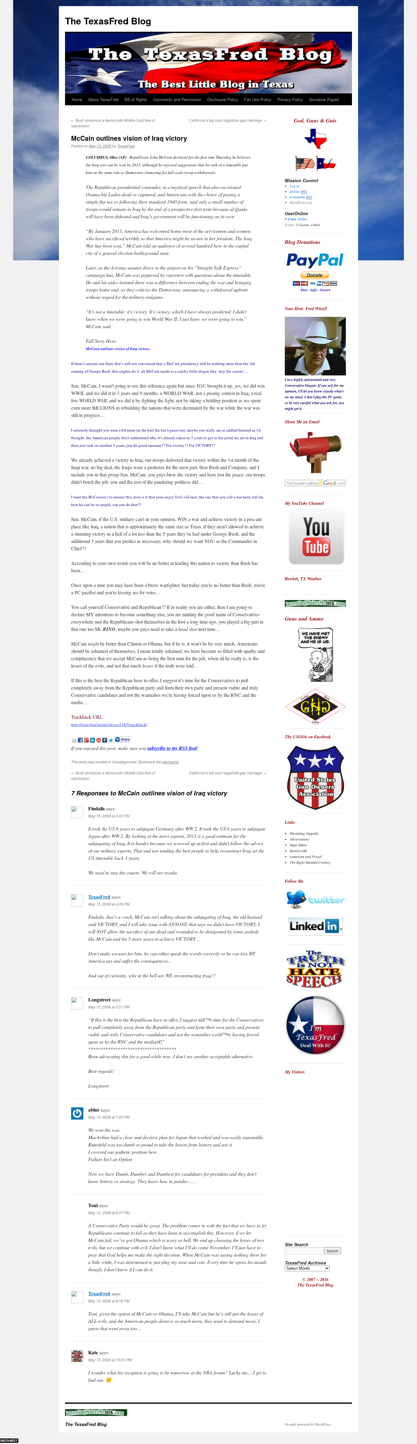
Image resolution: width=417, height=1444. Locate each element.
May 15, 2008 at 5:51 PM (108, 1006)
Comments (301, 196)
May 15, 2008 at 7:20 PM (108, 1117)
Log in (294, 185)
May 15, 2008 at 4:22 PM (108, 815)
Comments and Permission (177, 99)
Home (77, 99)
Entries (298, 191)
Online (296, 218)
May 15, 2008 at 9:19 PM (108, 1300)
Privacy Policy (290, 99)
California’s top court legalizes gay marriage (228, 120)
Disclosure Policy (222, 99)
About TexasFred (103, 99)
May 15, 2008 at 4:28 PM (108, 904)
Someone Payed (324, 99)
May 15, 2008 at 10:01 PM (110, 1359)
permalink (170, 761)
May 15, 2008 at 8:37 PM (108, 1212)
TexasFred (126, 145)
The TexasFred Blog (108, 20)
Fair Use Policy (257, 99)
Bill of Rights (136, 99)
